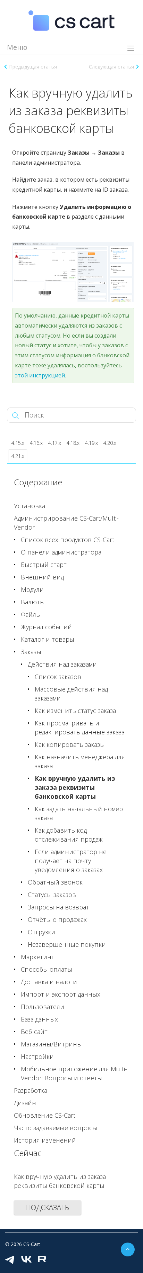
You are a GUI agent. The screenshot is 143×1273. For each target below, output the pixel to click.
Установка (29, 506)
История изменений (45, 1140)
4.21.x (17, 456)
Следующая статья (111, 66)
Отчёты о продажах (57, 919)
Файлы (31, 614)
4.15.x (17, 443)
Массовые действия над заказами (71, 693)
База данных (39, 1019)
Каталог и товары (47, 639)
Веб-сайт (34, 1031)
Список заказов (58, 676)
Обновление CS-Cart (44, 1115)
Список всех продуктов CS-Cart (67, 539)
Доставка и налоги (49, 982)
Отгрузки (41, 932)
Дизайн (25, 1103)
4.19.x (91, 443)
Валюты (33, 602)
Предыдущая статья (33, 66)
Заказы (31, 652)
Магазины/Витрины (51, 1044)
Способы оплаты (46, 969)
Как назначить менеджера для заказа (80, 761)
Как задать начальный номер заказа (79, 813)
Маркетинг (37, 957)
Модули (32, 589)
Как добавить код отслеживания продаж (69, 834)
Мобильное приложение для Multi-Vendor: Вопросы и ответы (74, 1073)
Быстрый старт (44, 564)
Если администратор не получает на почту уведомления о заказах (71, 861)
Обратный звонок (55, 882)
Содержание (38, 482)
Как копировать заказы (70, 744)
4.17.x (54, 443)
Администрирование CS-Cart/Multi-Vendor (66, 522)
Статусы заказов (52, 894)
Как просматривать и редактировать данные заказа (80, 727)
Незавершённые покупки (67, 944)
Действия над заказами (62, 664)
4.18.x (73, 443)
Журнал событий (46, 627)
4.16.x (36, 443)
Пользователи (42, 1006)
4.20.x (109, 443)
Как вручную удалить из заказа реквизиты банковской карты (75, 787)
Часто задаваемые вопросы (55, 1128)
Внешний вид (42, 577)
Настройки (37, 1056)
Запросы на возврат (58, 907)
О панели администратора (61, 552)
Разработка (30, 1090)
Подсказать (47, 1207)
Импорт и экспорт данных (60, 994)
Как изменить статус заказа (75, 710)
